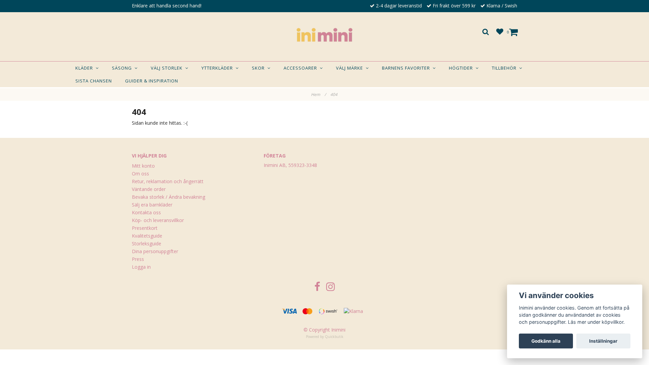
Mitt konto (143, 166)
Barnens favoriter (407, 68)
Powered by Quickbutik (324, 336)
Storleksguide (146, 243)
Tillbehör (505, 68)
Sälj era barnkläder (152, 204)
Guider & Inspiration (151, 81)
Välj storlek (168, 68)
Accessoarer (302, 68)
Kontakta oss (146, 212)
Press (138, 259)
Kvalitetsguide (147, 236)
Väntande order (149, 189)
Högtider (462, 68)
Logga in (141, 267)
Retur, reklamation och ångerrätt (167, 181)
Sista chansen (93, 81)
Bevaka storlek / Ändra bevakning (168, 197)
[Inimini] (324, 34)
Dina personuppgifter (155, 251)
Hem (318, 94)
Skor (259, 68)
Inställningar (603, 341)
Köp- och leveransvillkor (158, 220)
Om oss (140, 173)
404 (334, 94)
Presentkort (145, 228)
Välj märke (351, 68)
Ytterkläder (218, 68)
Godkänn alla (545, 341)
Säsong (123, 68)
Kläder (85, 68)
